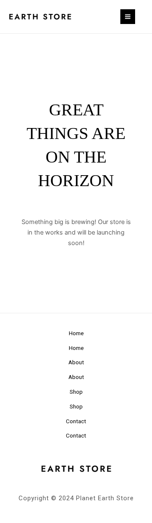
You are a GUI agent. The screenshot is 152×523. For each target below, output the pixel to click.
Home (76, 333)
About (76, 362)
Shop (76, 391)
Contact (76, 421)
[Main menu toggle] (127, 16)
